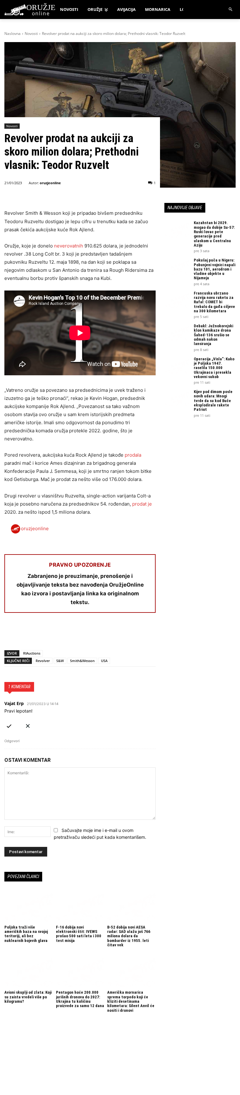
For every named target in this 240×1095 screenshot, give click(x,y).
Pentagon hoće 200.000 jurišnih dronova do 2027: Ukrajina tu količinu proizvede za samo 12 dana (80, 999)
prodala (133, 455)
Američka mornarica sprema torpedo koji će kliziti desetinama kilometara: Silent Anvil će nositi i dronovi (130, 1001)
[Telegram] (68, 634)
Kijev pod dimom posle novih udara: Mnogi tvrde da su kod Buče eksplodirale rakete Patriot (213, 400)
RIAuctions (31, 653)
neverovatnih (68, 246)
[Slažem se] (9, 725)
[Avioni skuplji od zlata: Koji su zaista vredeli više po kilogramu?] (28, 972)
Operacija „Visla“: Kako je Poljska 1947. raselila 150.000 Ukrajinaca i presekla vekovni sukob (214, 368)
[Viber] (82, 634)
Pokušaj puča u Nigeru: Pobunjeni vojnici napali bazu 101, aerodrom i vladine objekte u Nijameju (214, 269)
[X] (25, 634)
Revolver (43, 660)
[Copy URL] (97, 634)
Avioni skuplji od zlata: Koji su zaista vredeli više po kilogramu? (28, 997)
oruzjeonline (50, 182)
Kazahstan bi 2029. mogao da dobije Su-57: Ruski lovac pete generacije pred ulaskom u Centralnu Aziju (214, 233)
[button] (231, 9)
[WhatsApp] (39, 634)
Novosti (31, 33)
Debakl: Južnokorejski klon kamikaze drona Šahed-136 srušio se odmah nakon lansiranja (213, 335)
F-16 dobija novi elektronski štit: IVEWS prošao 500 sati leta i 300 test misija (78, 934)
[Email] (54, 634)
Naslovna (12, 33)
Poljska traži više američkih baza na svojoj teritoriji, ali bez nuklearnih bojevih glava (26, 934)
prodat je (142, 504)
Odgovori (12, 741)
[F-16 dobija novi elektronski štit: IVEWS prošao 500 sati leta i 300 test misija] (80, 906)
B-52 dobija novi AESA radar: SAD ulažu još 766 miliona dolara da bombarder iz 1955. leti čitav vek (128, 936)
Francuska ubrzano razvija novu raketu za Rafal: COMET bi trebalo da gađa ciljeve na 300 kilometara (214, 302)
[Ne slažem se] (27, 725)
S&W (60, 660)
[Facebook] (10, 634)
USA (104, 660)
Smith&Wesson (82, 660)
